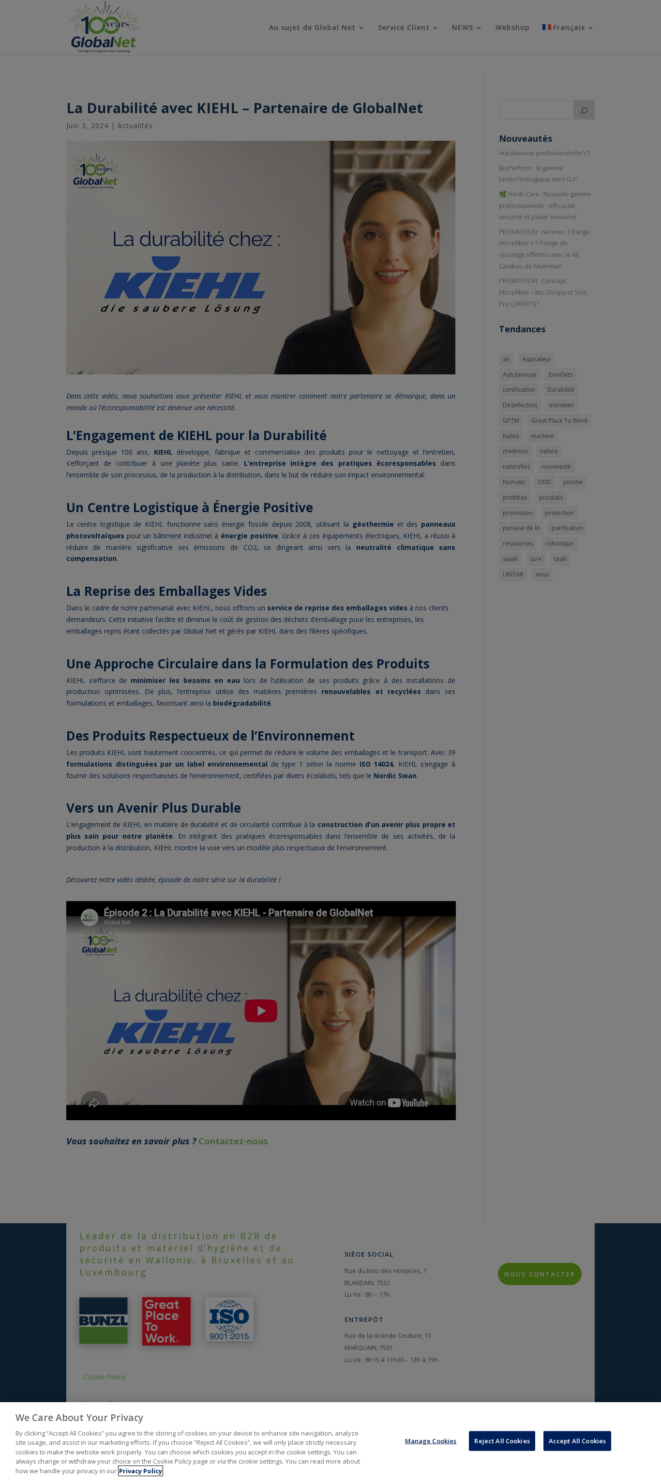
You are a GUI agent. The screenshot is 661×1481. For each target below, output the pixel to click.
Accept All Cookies (577, 1440)
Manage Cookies (431, 1440)
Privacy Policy (140, 1470)
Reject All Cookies (501, 1440)
